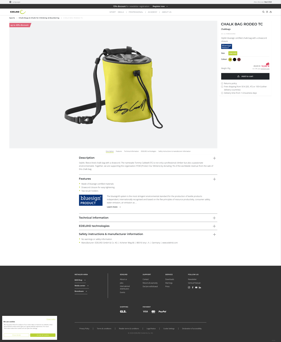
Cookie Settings (169, 328)
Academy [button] (152, 12)
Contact (146, 279)
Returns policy (230, 83)
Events (122, 292)
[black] (234, 59)
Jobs (121, 283)
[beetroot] (239, 59)
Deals (121, 12)
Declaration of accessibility (192, 328)
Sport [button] (113, 12)
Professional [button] (136, 12)
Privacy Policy (84, 328)
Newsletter (192, 279)
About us (123, 279)
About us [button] (166, 12)
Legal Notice (151, 328)
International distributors (125, 287)
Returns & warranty (150, 283)
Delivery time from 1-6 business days (240, 93)
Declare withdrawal (150, 286)
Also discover (263, 2)
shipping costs (265, 69)
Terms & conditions (104, 328)
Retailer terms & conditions (129, 328)
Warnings (168, 283)
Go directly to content (140, 1)
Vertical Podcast (194, 283)
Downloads (169, 279)
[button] (14, 2)
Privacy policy (51, 319)
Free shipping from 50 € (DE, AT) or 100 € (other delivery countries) (245, 88)
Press (167, 286)
